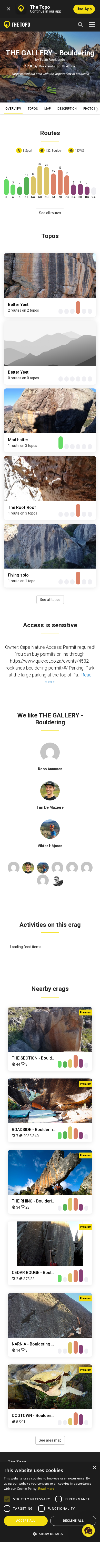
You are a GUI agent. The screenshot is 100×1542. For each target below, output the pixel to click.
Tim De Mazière (50, 807)
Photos (89, 108)
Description (67, 108)
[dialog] (50, 1502)
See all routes (50, 213)
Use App (84, 9)
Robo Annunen (50, 769)
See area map (50, 1440)
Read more (46, 1488)
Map (47, 108)
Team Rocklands (52, 59)
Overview (13, 108)
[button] (50, 1533)
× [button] (94, 1468)
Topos (33, 108)
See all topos (50, 600)
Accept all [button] (25, 1520)
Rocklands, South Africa (57, 66)
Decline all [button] (73, 1520)
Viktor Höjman (50, 846)
